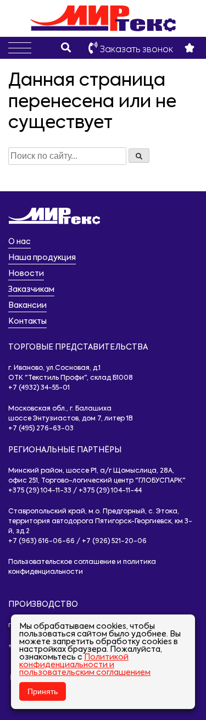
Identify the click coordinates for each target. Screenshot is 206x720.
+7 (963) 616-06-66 (41, 541)
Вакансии (27, 305)
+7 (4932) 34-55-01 (39, 388)
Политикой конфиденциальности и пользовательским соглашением (85, 665)
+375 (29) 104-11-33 (39, 491)
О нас (19, 242)
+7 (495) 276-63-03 (41, 428)
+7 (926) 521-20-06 (114, 541)
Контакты (27, 321)
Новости (26, 274)
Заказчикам (31, 289)
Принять (42, 691)
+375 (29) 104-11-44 (110, 491)
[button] (19, 47)
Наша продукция (42, 258)
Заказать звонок (135, 50)
